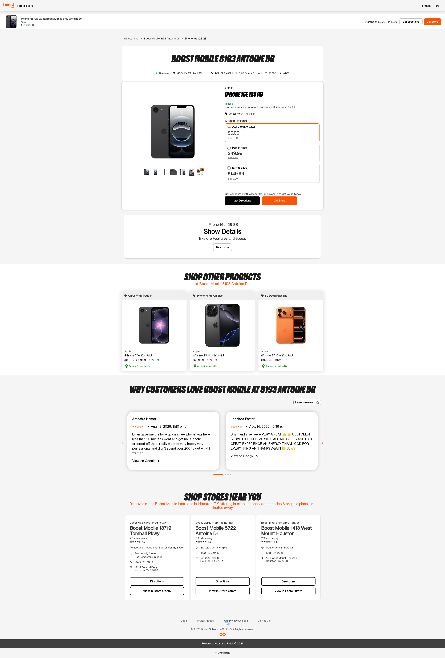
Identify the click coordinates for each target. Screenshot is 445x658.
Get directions (411, 21)
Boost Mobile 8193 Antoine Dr (161, 38)
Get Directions (242, 200)
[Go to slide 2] (225, 474)
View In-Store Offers (157, 591)
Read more (222, 247)
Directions (157, 581)
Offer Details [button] (222, 653)
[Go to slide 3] (228, 474)
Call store (432, 21)
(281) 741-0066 (275, 552)
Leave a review (304, 402)
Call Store (279, 200)
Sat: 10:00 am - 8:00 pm (191, 73)
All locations (131, 38)
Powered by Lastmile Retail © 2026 (223, 643)
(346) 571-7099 (144, 562)
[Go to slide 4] (231, 474)
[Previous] (122, 443)
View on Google (146, 461)
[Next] (322, 443)
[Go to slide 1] (218, 474)
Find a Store (25, 5)
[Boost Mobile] (8, 5)
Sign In (426, 5)
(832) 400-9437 (210, 552)
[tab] (222, 653)
